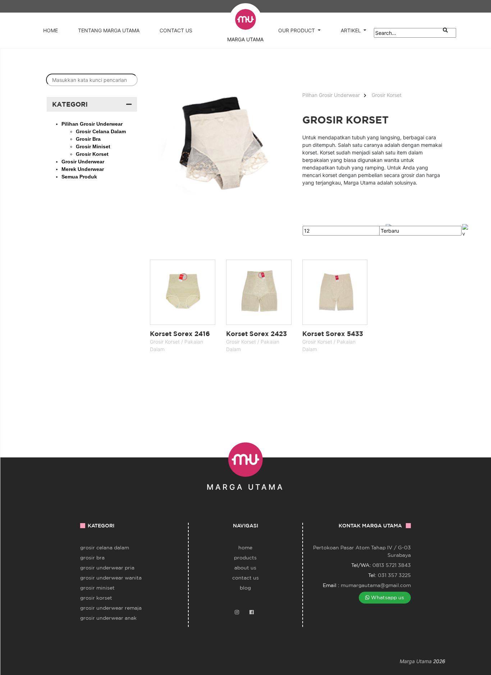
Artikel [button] (351, 30)
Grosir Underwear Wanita (111, 578)
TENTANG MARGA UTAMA (108, 30)
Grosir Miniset (97, 588)
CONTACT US (176, 30)
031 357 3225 (394, 575)
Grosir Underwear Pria (107, 568)
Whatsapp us (387, 597)
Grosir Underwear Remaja (111, 608)
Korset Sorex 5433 (332, 334)
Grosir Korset (386, 95)
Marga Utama (416, 661)
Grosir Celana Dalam (104, 547)
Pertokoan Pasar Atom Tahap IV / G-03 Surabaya (362, 551)
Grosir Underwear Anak (108, 618)
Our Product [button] (296, 30)
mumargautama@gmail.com (376, 585)
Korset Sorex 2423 (256, 334)
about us (245, 568)
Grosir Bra (92, 557)
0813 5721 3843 (391, 565)
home (245, 547)
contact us (245, 578)
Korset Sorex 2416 (180, 334)
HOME (50, 30)
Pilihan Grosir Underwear (331, 95)
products (245, 557)
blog (245, 588)
